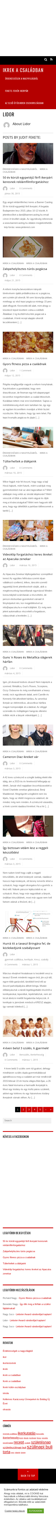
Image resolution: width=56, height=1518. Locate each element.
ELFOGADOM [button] (35, 1511)
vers (12, 1452)
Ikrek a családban (13, 263)
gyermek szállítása (14, 959)
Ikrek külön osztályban (14, 1387)
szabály (44, 959)
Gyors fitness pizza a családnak (24, 364)
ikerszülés (24, 1054)
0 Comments (25, 188)
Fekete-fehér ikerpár (16, 90)
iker (5, 1357)
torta (6, 1452)
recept (19, 1442)
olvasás (7, 1409)
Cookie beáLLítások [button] (15, 1511)
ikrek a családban (36, 263)
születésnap (41, 1442)
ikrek (5, 1369)
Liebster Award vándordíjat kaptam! (34, 1314)
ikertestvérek (9, 1363)
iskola (6, 1393)
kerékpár (28, 959)
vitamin (17, 1452)
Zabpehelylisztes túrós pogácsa (25, 269)
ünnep (23, 1452)
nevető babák (8, 1443)
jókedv (26, 1438)
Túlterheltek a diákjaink (19, 461)
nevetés (45, 1438)
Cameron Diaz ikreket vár (20, 757)
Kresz (37, 959)
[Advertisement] (28, 28)
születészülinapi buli (14, 1447)
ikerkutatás (27, 1433)
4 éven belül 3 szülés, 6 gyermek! (26, 1048)
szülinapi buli (39, 1446)
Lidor (12, 188)
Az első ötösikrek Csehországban (24, 103)
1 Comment (25, 370)
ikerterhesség (37, 1054)
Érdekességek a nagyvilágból (21, 78)
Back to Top (28, 1475)
